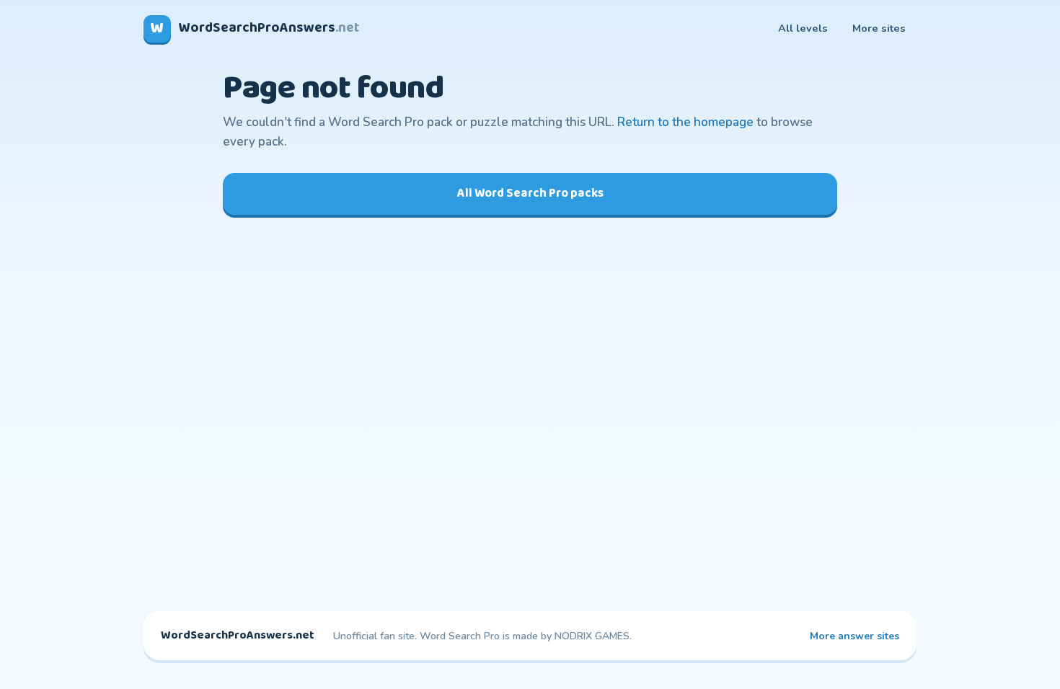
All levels (803, 28)
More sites (879, 28)
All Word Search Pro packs (530, 193)
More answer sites (854, 636)
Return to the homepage (685, 122)
